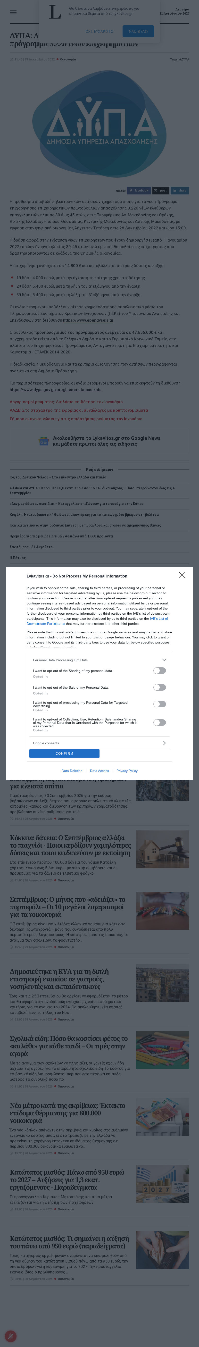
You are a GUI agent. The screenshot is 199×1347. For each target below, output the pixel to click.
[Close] (183, 576)
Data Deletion (72, 771)
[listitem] (99, 659)
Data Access (99, 771)
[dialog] (99, 673)
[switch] (159, 670)
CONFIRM (65, 753)
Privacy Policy (127, 771)
